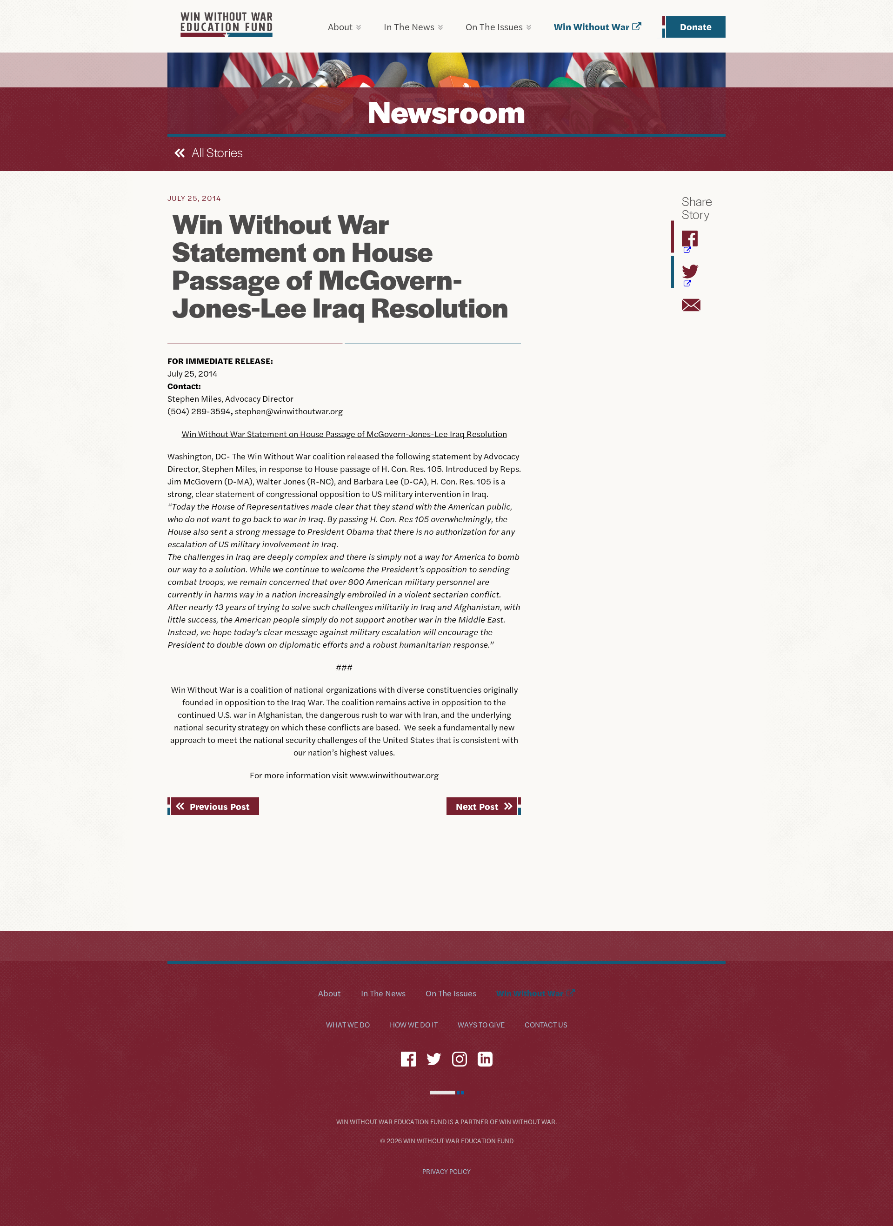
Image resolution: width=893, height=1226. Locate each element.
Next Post (477, 806)
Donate (696, 26)
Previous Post (220, 806)
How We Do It (414, 1024)
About (340, 26)
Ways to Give (481, 1024)
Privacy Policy (446, 1171)
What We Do (348, 1024)
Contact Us (546, 1024)
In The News (409, 26)
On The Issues (494, 26)
